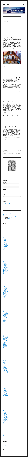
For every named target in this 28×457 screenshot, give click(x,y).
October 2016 (5, 338)
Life (3, 443)
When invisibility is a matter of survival (8, 204)
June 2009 (4, 423)
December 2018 (5, 313)
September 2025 (5, 235)
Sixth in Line (6, 4)
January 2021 (5, 289)
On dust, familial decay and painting (8, 205)
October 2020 (5, 292)
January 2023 (5, 266)
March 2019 (5, 310)
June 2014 (4, 365)
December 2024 (5, 244)
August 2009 (5, 421)
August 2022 (5, 271)
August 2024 (5, 248)
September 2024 (5, 247)
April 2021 (4, 286)
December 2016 (5, 336)
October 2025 (5, 234)
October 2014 (5, 361)
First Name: (4, 182)
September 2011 (5, 397)
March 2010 (5, 414)
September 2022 (5, 270)
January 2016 (5, 347)
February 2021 (5, 288)
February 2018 (5, 323)
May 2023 (4, 262)
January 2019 (5, 312)
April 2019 (4, 309)
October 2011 (5, 396)
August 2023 (5, 259)
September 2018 (5, 316)
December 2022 (5, 267)
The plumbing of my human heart (12, 215)
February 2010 (5, 415)
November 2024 (5, 245)
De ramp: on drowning (6, 203)
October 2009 (5, 419)
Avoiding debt (10, 217)
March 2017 (5, 333)
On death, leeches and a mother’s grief (13, 216)
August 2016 (5, 340)
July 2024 (4, 249)
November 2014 (5, 360)
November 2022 (5, 268)
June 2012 (4, 388)
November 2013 (5, 372)
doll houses (13, 153)
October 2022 (5, 269)
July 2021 (4, 283)
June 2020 (4, 296)
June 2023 (4, 261)
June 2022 (4, 273)
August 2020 (5, 294)
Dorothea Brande (16, 153)
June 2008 (4, 434)
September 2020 (5, 293)
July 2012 (4, 387)
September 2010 (5, 408)
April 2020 (4, 298)
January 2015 (5, 358)
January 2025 (5, 243)
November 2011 (5, 395)
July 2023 (4, 260)
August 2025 (5, 236)
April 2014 (4, 367)
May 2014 (4, 366)
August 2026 (5, 225)
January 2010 (5, 416)
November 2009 (5, 418)
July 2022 (4, 272)
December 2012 (5, 382)
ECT (18, 153)
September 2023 (5, 258)
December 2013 (5, 371)
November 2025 (5, 233)
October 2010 (5, 407)
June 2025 (4, 238)
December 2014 (5, 359)
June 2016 (4, 342)
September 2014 (5, 362)
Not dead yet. (10, 218)
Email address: (5, 185)
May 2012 (4, 389)
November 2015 (5, 349)
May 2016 (4, 343)
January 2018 (5, 324)
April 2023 (4, 263)
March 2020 (5, 299)
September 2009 (5, 420)
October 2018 (5, 315)
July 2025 (4, 237)
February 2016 (5, 346)
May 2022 (4, 274)
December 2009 (5, 417)
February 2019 (5, 311)
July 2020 (4, 295)
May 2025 (4, 239)
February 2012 (5, 392)
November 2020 (5, 291)
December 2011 (5, 394)
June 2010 (4, 411)
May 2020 (4, 297)
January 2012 (5, 393)
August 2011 (5, 398)
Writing (4, 445)
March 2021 (5, 287)
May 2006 (4, 436)
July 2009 (4, 422)
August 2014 (5, 363)
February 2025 (5, 242)
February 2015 (5, 357)
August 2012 (5, 386)
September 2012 (5, 385)
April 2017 (4, 332)
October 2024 (5, 246)
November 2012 (5, 383)
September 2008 (5, 431)
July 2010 (4, 410)
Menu (24, 4)
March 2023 (5, 264)
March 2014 (5, 368)
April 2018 (4, 321)
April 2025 (4, 240)
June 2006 (4, 435)
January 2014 (5, 370)
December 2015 (5, 348)
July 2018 (4, 318)
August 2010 (5, 409)
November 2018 (5, 314)
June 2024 (4, 250)
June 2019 (4, 307)
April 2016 (4, 344)
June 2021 (4, 284)
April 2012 (4, 390)
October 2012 (5, 384)
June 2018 (4, 319)
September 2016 (5, 339)
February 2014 (5, 369)
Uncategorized (9, 153)
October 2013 (5, 373)
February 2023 (5, 265)
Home (3, 449)
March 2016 (5, 345)
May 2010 (4, 412)
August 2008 (5, 432)
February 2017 (5, 334)
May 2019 (4, 308)
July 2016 (4, 341)
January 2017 (5, 335)
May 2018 (4, 320)
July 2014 (4, 364)
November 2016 (5, 337)
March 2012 (5, 391)
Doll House (6, 21)
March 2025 (5, 241)
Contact (4, 452)
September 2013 (5, 374)
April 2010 (4, 413)
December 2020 (5, 290)
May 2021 (4, 285)
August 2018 (5, 317)
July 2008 (4, 433)
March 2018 (5, 322)
